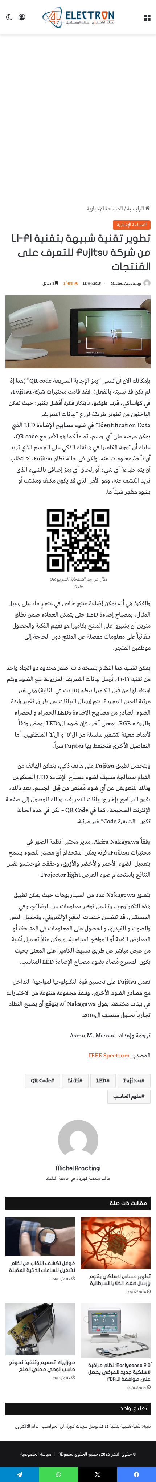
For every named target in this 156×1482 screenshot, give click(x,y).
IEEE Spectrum (109, 1055)
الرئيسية (136, 209)
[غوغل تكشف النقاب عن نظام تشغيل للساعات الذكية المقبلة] (40, 1236)
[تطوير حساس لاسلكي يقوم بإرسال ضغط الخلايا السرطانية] (116, 1243)
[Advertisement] (78, 120)
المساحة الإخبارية (105, 209)
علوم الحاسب (127, 1097)
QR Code (41, 1081)
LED (101, 1081)
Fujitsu (132, 1081)
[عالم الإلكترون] (78, 17)
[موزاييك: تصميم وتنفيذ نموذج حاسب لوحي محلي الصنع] (40, 1329)
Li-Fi (73, 1081)
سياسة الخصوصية (35, 1454)
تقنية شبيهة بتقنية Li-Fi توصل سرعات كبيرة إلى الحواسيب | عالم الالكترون (77, 1426)
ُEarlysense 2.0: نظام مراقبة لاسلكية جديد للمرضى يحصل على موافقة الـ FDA (119, 1372)
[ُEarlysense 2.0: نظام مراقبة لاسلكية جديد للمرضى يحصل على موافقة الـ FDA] (116, 1330)
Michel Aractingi (126, 283)
